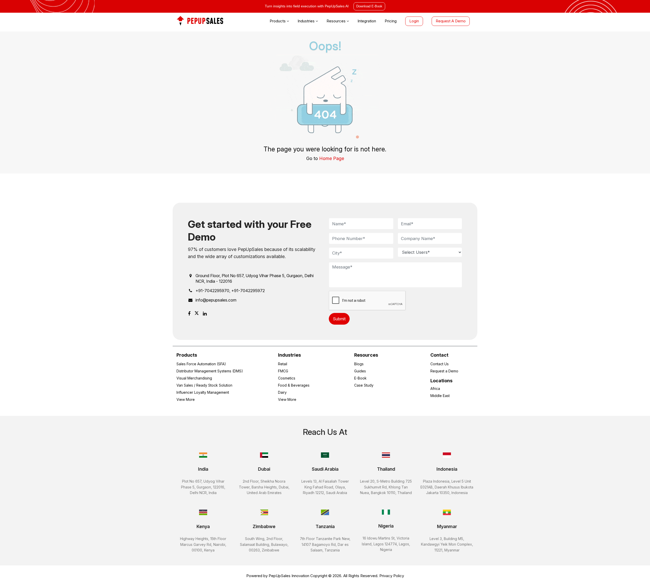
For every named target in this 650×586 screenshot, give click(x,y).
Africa (435, 388)
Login (414, 21)
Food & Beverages (294, 385)
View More (185, 399)
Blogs (359, 364)
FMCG (283, 371)
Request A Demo (451, 21)
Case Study (363, 385)
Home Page (331, 158)
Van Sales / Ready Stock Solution (204, 385)
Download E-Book (369, 6)
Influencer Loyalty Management (202, 392)
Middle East (440, 395)
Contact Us (439, 364)
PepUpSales (279, 575)
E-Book (360, 378)
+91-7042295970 (212, 290)
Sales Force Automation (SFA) (201, 364)
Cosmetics (286, 378)
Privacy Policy (391, 575)
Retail (282, 364)
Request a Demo (444, 371)
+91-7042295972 (248, 290)
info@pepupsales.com (216, 300)
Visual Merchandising (194, 378)
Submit (339, 318)
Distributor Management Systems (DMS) (209, 371)
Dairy (282, 392)
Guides (360, 371)
